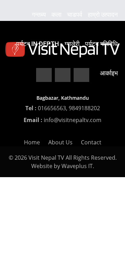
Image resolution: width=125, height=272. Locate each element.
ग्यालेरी (72, 43)
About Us (60, 142)
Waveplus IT (77, 166)
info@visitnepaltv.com (72, 120)
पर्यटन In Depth (37, 43)
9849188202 (84, 108)
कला (56, 14)
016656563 (52, 108)
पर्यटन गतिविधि (101, 43)
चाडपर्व (74, 14)
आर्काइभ (109, 73)
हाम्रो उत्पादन (103, 14)
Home (32, 142)
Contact (91, 142)
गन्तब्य (39, 14)
